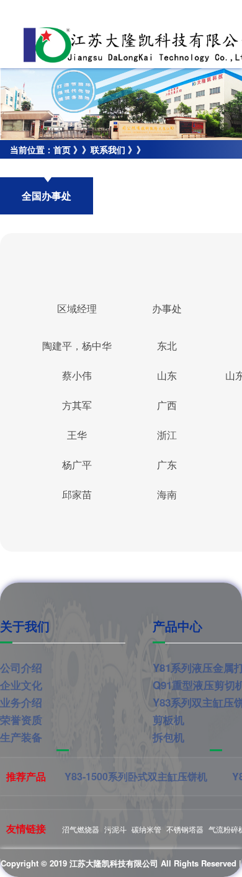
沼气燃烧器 (80, 829)
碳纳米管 (146, 829)
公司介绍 (21, 667)
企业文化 (21, 684)
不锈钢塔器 (185, 829)
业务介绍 (21, 702)
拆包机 (168, 736)
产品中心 (177, 626)
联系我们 (108, 149)
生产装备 (21, 736)
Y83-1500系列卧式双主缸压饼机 (136, 776)
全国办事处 (21, 168)
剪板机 (168, 719)
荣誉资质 (21, 719)
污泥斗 (115, 829)
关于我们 (25, 626)
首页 (62, 149)
